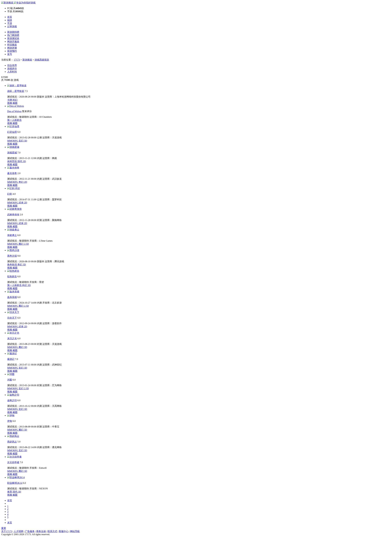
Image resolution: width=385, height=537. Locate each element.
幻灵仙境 (12, 132)
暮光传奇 (12, 173)
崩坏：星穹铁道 (15, 91)
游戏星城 (12, 152)
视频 (10, 103)
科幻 (15, 100)
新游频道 (27, 59)
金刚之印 (12, 400)
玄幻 (21, 140)
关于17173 (6, 531)
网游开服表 (13, 41)
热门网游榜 (13, 35)
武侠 (21, 202)
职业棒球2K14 (14, 483)
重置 (3, 528)
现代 (20, 161)
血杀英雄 (12, 297)
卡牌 (10, 100)
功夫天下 (12, 318)
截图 (15, 103)
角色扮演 (12, 264)
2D (25, 182)
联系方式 (52, 531)
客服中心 (63, 531)
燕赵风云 (12, 441)
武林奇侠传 (13, 214)
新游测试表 (13, 38)
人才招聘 (18, 531)
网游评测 (12, 48)
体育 (10, 491)
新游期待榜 (13, 32)
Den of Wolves (14, 111)
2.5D (26, 244)
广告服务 (30, 531)
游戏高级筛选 (42, 59)
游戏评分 (12, 68)
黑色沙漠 (12, 256)
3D (25, 140)
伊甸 (9, 421)
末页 (9, 522)
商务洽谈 (41, 531)
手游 (9, 23)
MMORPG (13, 140)
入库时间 (12, 71)
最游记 (10, 359)
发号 (9, 54)
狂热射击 (12, 276)
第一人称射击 (14, 120)
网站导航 (75, 531)
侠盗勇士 (12, 235)
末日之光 (12, 338)
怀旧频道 (12, 44)
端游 (9, 20)
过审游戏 (12, 26)
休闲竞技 (12, 161)
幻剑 (9, 194)
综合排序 (12, 65)
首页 (9, 17)
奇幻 (21, 182)
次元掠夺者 (13, 462)
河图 (9, 379)
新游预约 (12, 51)
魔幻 (21, 244)
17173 (17, 59)
